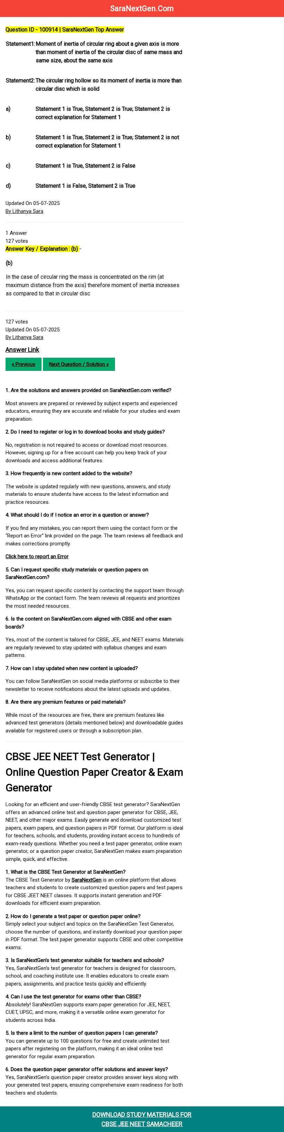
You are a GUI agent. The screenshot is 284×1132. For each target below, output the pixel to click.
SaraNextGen (86, 880)
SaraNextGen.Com (142, 8)
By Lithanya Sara (24, 211)
